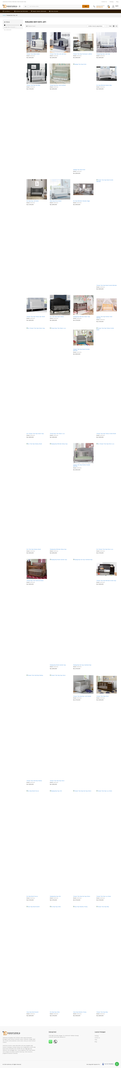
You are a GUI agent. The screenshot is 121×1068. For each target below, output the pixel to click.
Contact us (97, 1037)
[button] (35, 51)
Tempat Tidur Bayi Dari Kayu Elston (81, 896)
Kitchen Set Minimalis (22, 11)
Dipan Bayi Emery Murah (55, 200)
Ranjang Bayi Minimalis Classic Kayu (81, 316)
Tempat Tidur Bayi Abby (102, 1012)
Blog (117, 1)
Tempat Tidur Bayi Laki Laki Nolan (58, 54)
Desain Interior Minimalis (39, 11)
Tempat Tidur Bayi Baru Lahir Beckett (82, 696)
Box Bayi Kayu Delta (55, 1012)
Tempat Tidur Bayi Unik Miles (33, 85)
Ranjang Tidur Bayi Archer (79, 169)
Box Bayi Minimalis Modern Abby (104, 85)
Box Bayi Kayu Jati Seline (33, 200)
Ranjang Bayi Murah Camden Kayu (58, 664)
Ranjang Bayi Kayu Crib (55, 896)
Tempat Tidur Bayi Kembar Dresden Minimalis (81, 465)
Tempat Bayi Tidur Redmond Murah (35, 580)
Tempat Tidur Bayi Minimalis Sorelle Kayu (106, 580)
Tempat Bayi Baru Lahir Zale (103, 54)
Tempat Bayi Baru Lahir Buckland (58, 85)
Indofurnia (32, 55)
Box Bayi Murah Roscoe (32, 896)
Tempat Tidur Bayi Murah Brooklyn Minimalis (81, 350)
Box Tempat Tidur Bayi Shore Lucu (104, 549)
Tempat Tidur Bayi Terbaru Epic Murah (36, 316)
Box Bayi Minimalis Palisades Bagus (81, 200)
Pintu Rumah (54, 11)
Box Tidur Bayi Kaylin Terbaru (57, 316)
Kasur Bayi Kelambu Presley (79, 1012)
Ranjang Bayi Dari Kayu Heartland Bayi (82, 664)
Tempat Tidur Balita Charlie (33, 54)
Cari (86, 6)
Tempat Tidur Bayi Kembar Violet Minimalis (104, 317)
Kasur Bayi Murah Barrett (32, 1012)
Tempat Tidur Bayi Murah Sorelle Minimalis (106, 285)
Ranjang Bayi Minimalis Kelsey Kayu (58, 549)
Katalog (111, 1)
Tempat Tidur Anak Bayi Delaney (34, 780)
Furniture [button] (7, 11)
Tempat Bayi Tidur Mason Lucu (57, 433)
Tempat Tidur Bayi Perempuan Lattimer (82, 54)
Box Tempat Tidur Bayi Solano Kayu (35, 433)
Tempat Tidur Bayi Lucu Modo (103, 896)
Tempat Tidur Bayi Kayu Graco (57, 780)
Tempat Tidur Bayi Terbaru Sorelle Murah (106, 433)
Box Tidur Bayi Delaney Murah (34, 549)
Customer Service (100, 5)
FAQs (96, 1039)
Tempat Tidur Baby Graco (102, 696)
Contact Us (104, 1)
